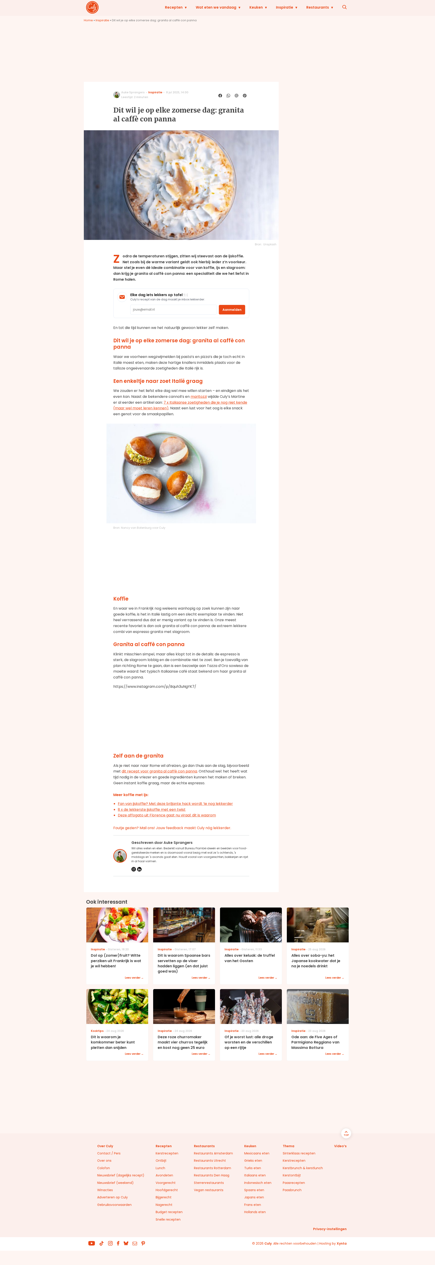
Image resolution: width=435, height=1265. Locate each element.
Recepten (174, 7)
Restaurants (317, 7)
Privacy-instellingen (330, 1229)
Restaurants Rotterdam (212, 1168)
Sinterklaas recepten (299, 1153)
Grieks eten (253, 1160)
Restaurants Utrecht (210, 1160)
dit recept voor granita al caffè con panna (159, 771)
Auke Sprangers (133, 92)
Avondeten (164, 1175)
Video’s (340, 1146)
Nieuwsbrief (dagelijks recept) (120, 1175)
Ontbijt (161, 1160)
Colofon (103, 1168)
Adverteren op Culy (112, 1197)
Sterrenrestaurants (209, 1183)
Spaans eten (254, 1190)
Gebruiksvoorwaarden (114, 1204)
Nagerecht (164, 1204)
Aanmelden (232, 309)
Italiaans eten (255, 1175)
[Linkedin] (139, 869)
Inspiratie (284, 7)
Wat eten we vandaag (216, 7)
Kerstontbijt (292, 1175)
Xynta (342, 1243)
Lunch (160, 1168)
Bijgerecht (164, 1197)
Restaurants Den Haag (211, 1175)
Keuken (256, 7)
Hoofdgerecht (167, 1190)
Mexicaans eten (256, 1153)
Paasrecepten (294, 1183)
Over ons (104, 1160)
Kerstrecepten (167, 1153)
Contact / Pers (109, 1153)
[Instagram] (133, 869)
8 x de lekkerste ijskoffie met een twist (152, 809)
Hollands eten (255, 1212)
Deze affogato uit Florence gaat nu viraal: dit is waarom (167, 815)
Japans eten (254, 1197)
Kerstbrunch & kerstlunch (303, 1168)
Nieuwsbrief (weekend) (115, 1183)
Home (88, 20)
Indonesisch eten (257, 1183)
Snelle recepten (168, 1219)
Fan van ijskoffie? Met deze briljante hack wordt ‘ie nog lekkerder (175, 803)
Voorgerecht (166, 1183)
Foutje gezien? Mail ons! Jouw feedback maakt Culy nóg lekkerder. (172, 827)
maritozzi (199, 396)
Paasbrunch (292, 1190)
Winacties (105, 1190)
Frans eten (252, 1204)
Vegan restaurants (208, 1190)
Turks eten (252, 1168)
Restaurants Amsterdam (213, 1153)
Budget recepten (169, 1212)
